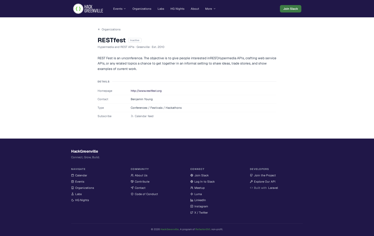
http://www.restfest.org (146, 91)
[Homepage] (88, 8)
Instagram (199, 206)
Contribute (142, 181)
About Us (141, 175)
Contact (140, 188)
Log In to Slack (202, 182)
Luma (196, 194)
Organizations (141, 9)
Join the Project (263, 175)
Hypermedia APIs (231, 58)
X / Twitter (199, 213)
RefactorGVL (203, 229)
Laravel (273, 188)
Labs (161, 9)
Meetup (197, 188)
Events (118, 9)
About (195, 9)
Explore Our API (262, 182)
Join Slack (290, 9)
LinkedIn (198, 200)
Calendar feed (144, 116)
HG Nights (177, 9)
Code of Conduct (146, 194)
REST (213, 58)
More (208, 9)
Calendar (81, 175)
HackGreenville (170, 229)
